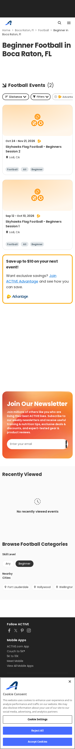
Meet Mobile (15, 661)
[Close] (70, 681)
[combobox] (15, 96)
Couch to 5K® (16, 651)
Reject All (37, 730)
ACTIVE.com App (18, 646)
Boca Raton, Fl (24, 30)
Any (8, 564)
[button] (41, 96)
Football (43, 30)
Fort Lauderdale (18, 587)
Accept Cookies (37, 741)
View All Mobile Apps (20, 666)
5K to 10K (12, 656)
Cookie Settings (38, 719)
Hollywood (44, 587)
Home (6, 30)
